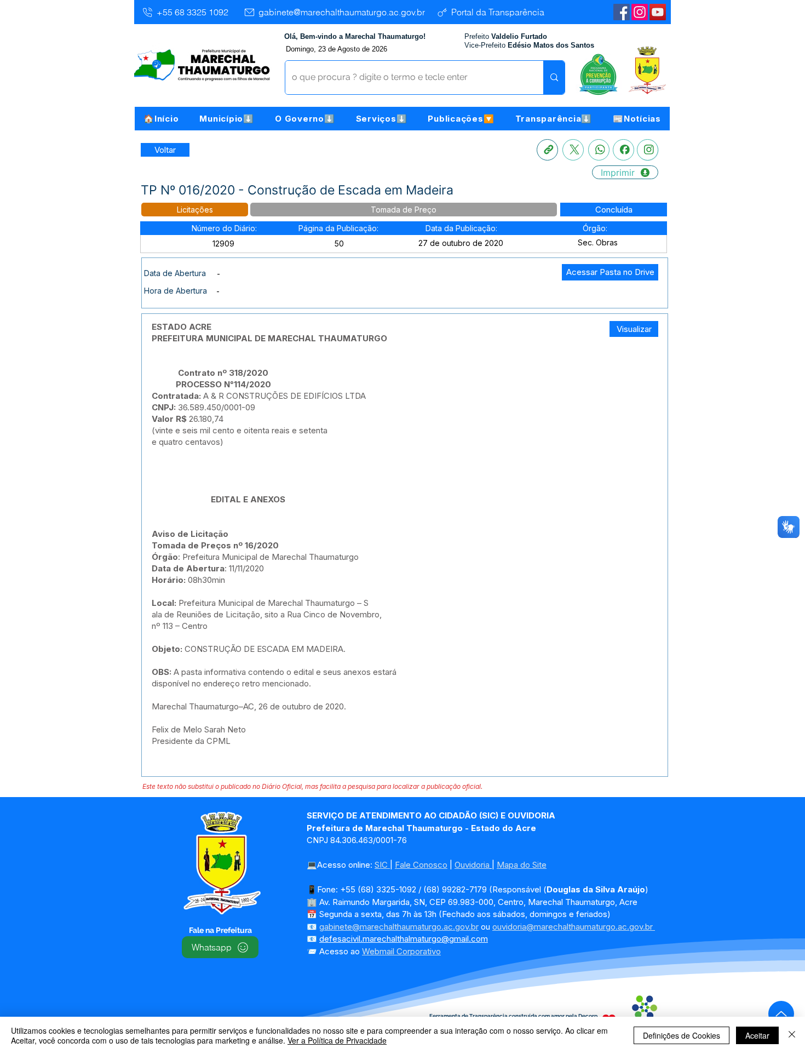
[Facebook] (623, 150)
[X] (573, 150)
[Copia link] (547, 150)
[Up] (781, 1014)
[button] (226, 118)
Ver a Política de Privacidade (337, 1040)
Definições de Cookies (681, 1035)
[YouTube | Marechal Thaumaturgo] (657, 12)
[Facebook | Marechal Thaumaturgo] (621, 12)
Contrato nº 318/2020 (223, 373)
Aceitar (757, 1035)
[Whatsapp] (599, 150)
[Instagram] (639, 12)
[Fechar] (791, 1035)
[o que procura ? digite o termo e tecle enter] (554, 77)
